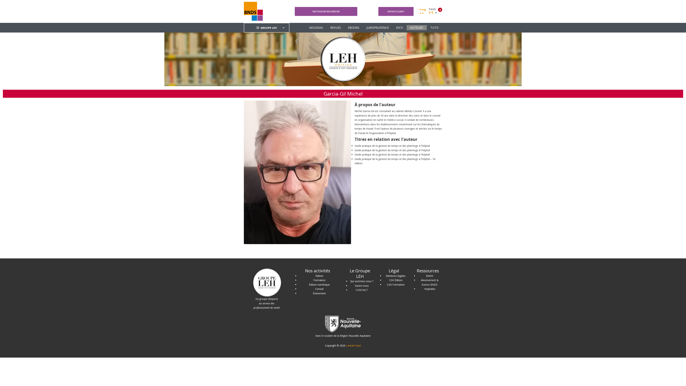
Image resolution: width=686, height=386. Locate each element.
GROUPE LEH (268, 27)
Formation (319, 280)
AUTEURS (416, 28)
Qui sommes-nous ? (361, 281)
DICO (399, 28)
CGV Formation (396, 284)
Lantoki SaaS (353, 345)
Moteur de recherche (326, 11)
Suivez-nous (362, 285)
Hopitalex (429, 289)
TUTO (434, 28)
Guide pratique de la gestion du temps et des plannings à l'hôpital (392, 145)
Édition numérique (319, 284)
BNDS (429, 276)
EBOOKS (353, 28)
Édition (319, 276)
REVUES (335, 28)
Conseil (319, 289)
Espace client (395, 11)
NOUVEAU (316, 28)
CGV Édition (395, 280)
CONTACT (362, 290)
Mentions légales (396, 276)
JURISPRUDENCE (377, 28)
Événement (319, 293)
